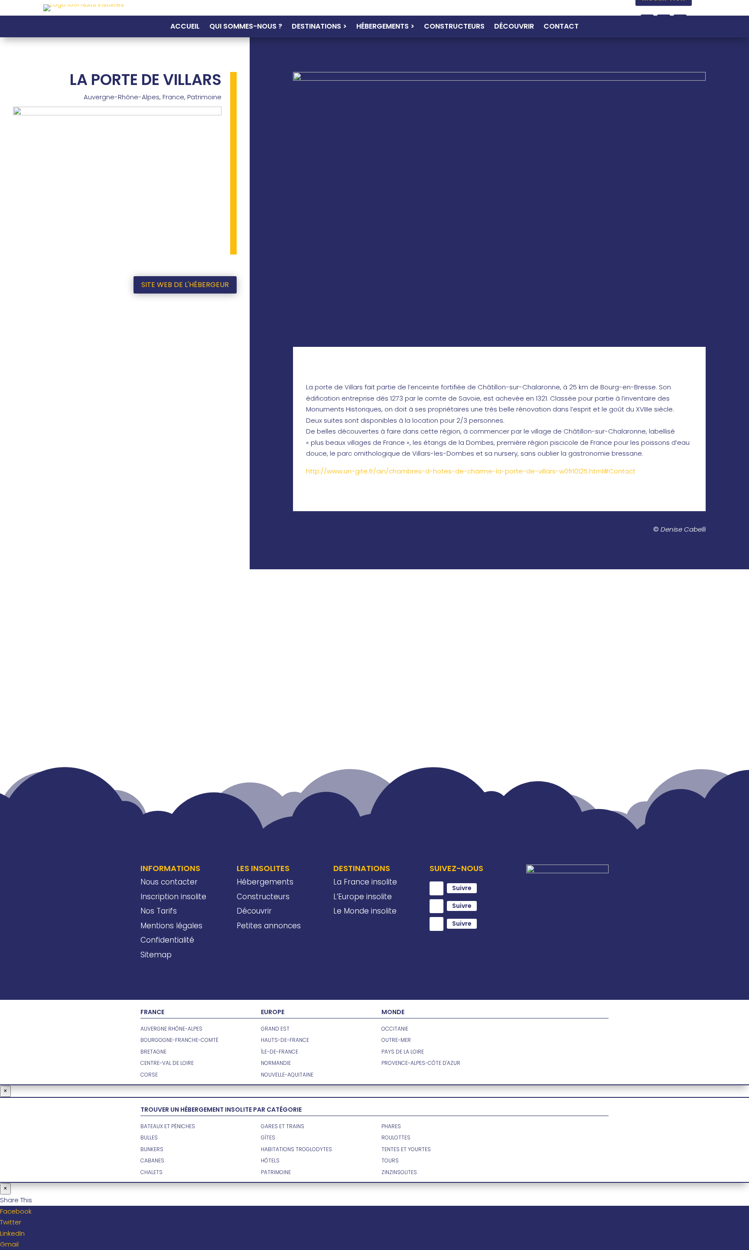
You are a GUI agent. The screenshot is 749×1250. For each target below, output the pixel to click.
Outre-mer (396, 1040)
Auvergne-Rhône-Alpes (122, 96)
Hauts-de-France (285, 1040)
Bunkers (151, 1149)
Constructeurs (454, 27)
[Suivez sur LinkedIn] (436, 924)
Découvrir (514, 27)
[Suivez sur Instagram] (436, 906)
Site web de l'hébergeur (185, 285)
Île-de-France (279, 1051)
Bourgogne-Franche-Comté (179, 1040)
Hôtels (270, 1160)
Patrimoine (204, 96)
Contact (561, 27)
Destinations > (319, 27)
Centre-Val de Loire (167, 1063)
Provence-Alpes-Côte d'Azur (420, 1063)
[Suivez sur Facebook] (436, 888)
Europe (272, 1012)
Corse (149, 1074)
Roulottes (395, 1137)
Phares (391, 1126)
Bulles (149, 1137)
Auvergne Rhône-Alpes (171, 1028)
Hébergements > (385, 27)
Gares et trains (282, 1126)
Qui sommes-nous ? (245, 27)
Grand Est (275, 1028)
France (173, 96)
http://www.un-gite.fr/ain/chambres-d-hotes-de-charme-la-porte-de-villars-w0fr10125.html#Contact (470, 471)
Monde (392, 1012)
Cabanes (152, 1160)
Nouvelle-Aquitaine (287, 1074)
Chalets (151, 1172)
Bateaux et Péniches (167, 1126)
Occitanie (394, 1028)
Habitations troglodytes (296, 1149)
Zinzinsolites (399, 1172)
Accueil (185, 27)
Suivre (462, 888)
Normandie (276, 1063)
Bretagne (153, 1051)
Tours (390, 1160)
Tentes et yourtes (406, 1149)
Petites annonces (269, 925)
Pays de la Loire (402, 1051)
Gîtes (268, 1137)
